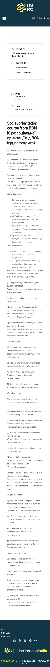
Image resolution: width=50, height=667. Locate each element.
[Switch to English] (33, 18)
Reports (5, 636)
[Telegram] (30, 640)
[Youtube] (35, 640)
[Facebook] (19, 640)
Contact (5, 633)
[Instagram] (25, 640)
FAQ (3, 629)
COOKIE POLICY (7, 661)
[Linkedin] (14, 640)
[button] (4, 18)
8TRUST (25, 663)
